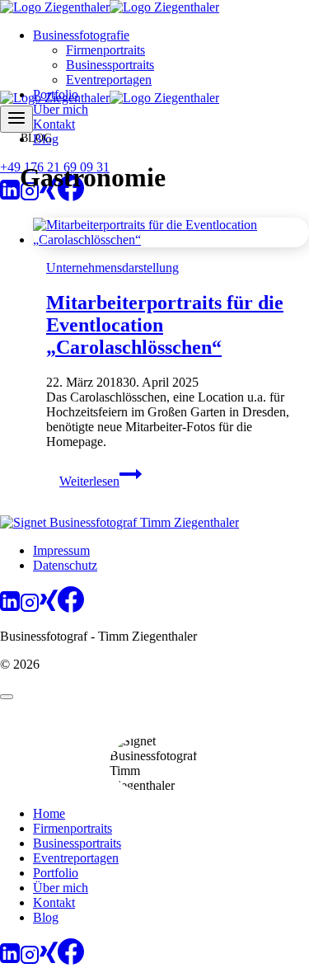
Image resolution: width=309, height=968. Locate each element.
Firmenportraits (105, 50)
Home (49, 813)
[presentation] (171, 232)
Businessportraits (110, 65)
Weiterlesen (100, 481)
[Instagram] (30, 197)
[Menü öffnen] (16, 119)
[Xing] (49, 197)
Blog (46, 917)
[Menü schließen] (6, 696)
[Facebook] (71, 197)
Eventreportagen (109, 80)
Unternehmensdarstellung (112, 268)
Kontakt (54, 124)
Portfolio (55, 873)
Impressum (61, 550)
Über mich (60, 109)
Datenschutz (65, 565)
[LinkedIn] (10, 197)
